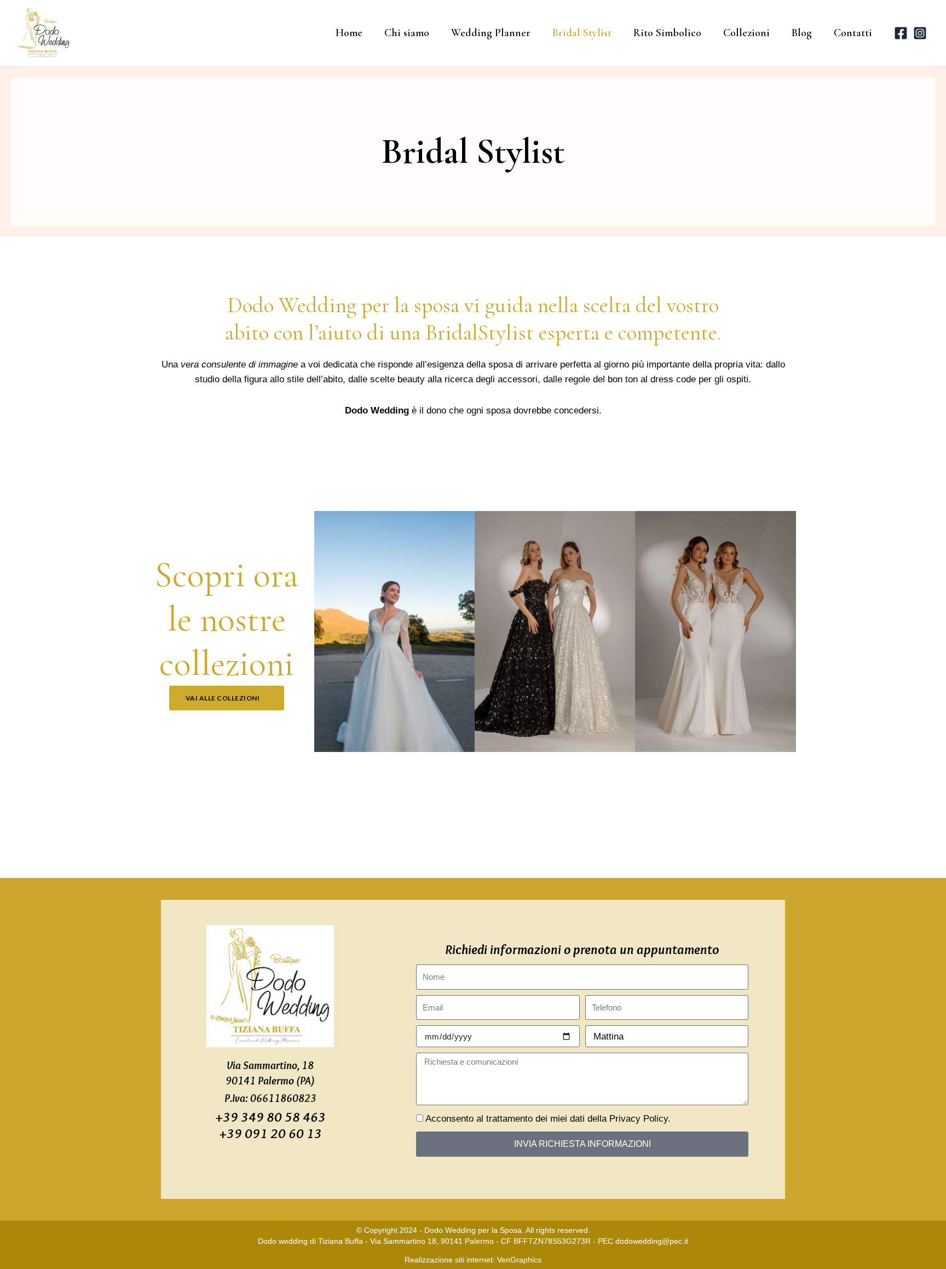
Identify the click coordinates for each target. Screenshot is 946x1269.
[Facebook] (901, 33)
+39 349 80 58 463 (270, 1117)
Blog (802, 32)
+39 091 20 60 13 (270, 1133)
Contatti (853, 32)
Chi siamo (406, 32)
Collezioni (746, 32)
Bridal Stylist (582, 32)
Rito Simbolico (667, 32)
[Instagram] (920, 33)
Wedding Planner (490, 32)
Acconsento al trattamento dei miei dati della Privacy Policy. (548, 1118)
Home (349, 32)
